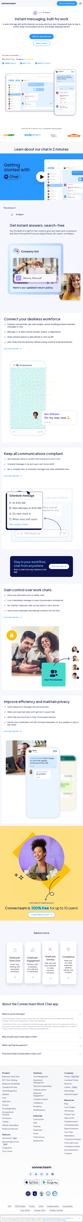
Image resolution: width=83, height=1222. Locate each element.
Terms (40, 1206)
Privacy (32, 1206)
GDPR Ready (20, 1206)
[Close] (79, 1218)
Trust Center (25, 1210)
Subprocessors (53, 1206)
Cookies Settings (56, 1210)
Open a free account (67, 3)
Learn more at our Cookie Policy (54, 1220)
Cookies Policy (40, 1210)
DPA (9, 1206)
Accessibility (68, 1206)
